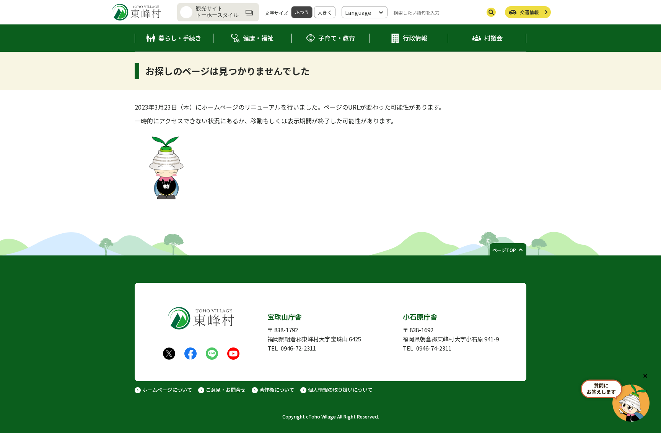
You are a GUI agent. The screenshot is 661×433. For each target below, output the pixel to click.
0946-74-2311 (433, 348)
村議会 (493, 37)
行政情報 (415, 37)
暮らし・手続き (179, 37)
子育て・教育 (336, 37)
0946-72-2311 (298, 348)
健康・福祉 (258, 37)
